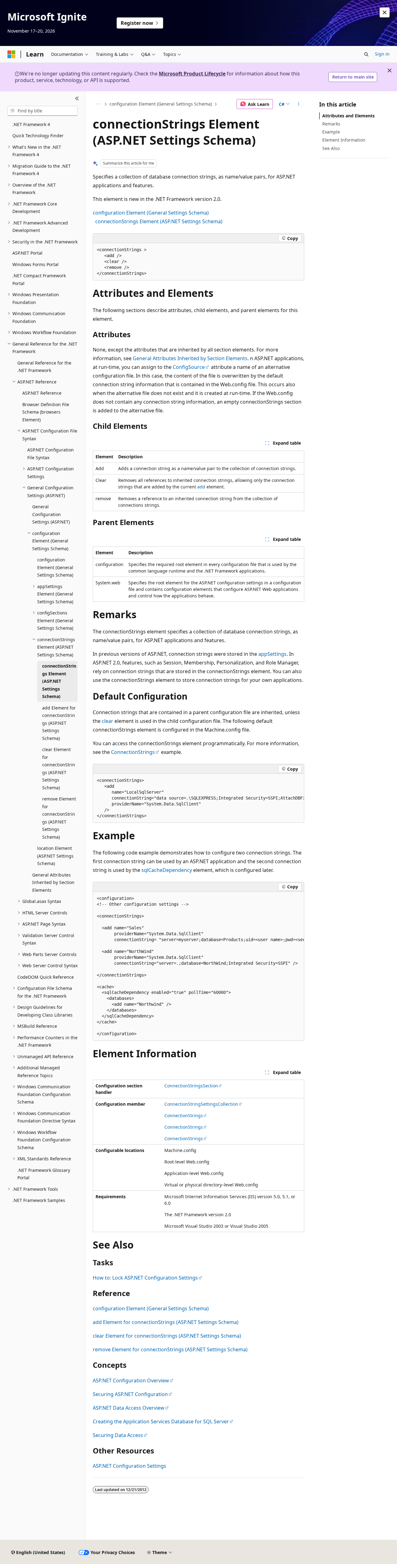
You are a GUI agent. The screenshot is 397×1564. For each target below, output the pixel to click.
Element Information (343, 140)
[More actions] (298, 104)
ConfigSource (189, 367)
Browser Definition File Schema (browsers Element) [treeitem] (45, 412)
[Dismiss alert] (385, 12)
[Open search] (366, 54)
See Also (331, 148)
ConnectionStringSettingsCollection (201, 1104)
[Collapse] (77, 99)
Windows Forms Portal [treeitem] (35, 264)
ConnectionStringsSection (191, 1086)
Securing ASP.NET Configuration (130, 1394)
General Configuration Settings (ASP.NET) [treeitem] (51, 514)
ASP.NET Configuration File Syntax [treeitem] (50, 453)
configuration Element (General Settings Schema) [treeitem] (55, 567)
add (201, 487)
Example (331, 132)
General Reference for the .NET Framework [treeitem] (44, 367)
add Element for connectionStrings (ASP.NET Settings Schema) (166, 1322)
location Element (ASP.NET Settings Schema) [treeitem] (55, 855)
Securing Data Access (118, 1435)
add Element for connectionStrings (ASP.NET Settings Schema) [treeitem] (59, 723)
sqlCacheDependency (166, 870)
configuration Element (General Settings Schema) (160, 104)
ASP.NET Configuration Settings (129, 1465)
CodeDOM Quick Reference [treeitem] (45, 977)
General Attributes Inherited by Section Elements (190, 358)
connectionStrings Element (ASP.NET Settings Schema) (158, 221)
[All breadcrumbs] (98, 104)
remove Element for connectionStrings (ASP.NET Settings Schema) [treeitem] (59, 818)
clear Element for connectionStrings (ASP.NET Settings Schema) (167, 1335)
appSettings (272, 654)
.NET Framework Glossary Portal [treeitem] (43, 1174)
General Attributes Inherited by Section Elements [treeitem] (53, 882)
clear (107, 721)
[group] (198, 798)
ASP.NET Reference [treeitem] (41, 393)
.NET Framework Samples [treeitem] (38, 1200)
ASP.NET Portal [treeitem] (27, 253)
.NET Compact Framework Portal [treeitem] (39, 279)
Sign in (382, 54)
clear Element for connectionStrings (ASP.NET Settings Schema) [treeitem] (58, 768)
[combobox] (42, 111)
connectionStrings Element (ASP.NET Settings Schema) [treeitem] (59, 681)
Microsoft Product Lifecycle (192, 73)
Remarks (331, 124)
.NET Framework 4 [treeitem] (31, 124)
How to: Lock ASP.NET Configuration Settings (145, 1277)
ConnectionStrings (133, 752)
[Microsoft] (11, 54)
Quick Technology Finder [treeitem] (38, 135)
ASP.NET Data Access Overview (128, 1407)
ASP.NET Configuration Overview (131, 1380)
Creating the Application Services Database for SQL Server (161, 1421)
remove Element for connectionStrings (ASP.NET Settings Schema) (170, 1349)
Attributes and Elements (348, 116)
